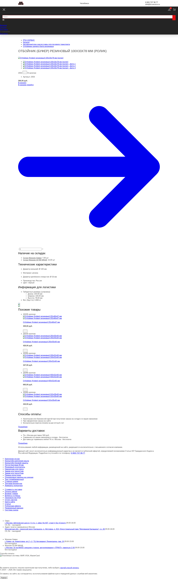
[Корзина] (174, 9)
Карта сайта (10, 502)
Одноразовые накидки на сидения (19, 477)
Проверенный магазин (14, 508)
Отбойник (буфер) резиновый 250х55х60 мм (41, 342)
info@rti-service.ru (152, 4)
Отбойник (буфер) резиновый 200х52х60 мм (41, 361)
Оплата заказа (11, 491)
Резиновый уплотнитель (15, 467)
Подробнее (22, 427)
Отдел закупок (11, 500)
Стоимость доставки (13, 489)
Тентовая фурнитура (13, 483)
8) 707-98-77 (78, 453)
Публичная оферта (13, 506)
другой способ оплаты (69, 568)
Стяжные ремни (11, 481)
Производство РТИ (13, 498)
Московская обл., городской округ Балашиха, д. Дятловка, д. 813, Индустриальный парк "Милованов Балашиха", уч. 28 (55, 529)
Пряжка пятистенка (13, 475)
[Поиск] (174, 17)
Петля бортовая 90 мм (14, 465)
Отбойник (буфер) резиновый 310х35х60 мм (41, 400)
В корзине (26, 85)
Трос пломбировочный (14, 479)
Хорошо (4, 578)
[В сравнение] (25, 72)
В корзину (22, 83)
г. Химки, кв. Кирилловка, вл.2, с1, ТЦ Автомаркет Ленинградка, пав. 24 (34, 541)
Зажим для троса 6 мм (14, 471)
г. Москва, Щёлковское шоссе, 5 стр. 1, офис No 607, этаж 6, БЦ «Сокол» (35, 523)
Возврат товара (11, 493)
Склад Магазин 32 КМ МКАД (35, 260)
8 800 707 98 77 (151, 2)
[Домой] (21, 3)
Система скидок (11, 510)
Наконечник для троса (14, 469)
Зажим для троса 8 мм (14, 473)
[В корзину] (91, 328)
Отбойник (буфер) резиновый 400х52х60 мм (41, 381)
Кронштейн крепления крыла (17, 461)
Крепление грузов (12, 459)
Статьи (8, 504)
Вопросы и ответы (12, 496)
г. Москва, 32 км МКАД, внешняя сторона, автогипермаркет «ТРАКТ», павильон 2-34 (40, 548)
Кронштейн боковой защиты (16, 463)
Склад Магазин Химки (32, 258)
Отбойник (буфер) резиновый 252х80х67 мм (41, 322)
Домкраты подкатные (14, 485)
